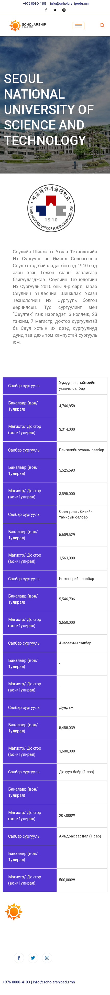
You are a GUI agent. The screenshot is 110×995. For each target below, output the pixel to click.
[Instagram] (64, 10)
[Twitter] (55, 10)
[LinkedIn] (33, 958)
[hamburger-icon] (78, 25)
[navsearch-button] (102, 26)
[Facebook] (46, 10)
